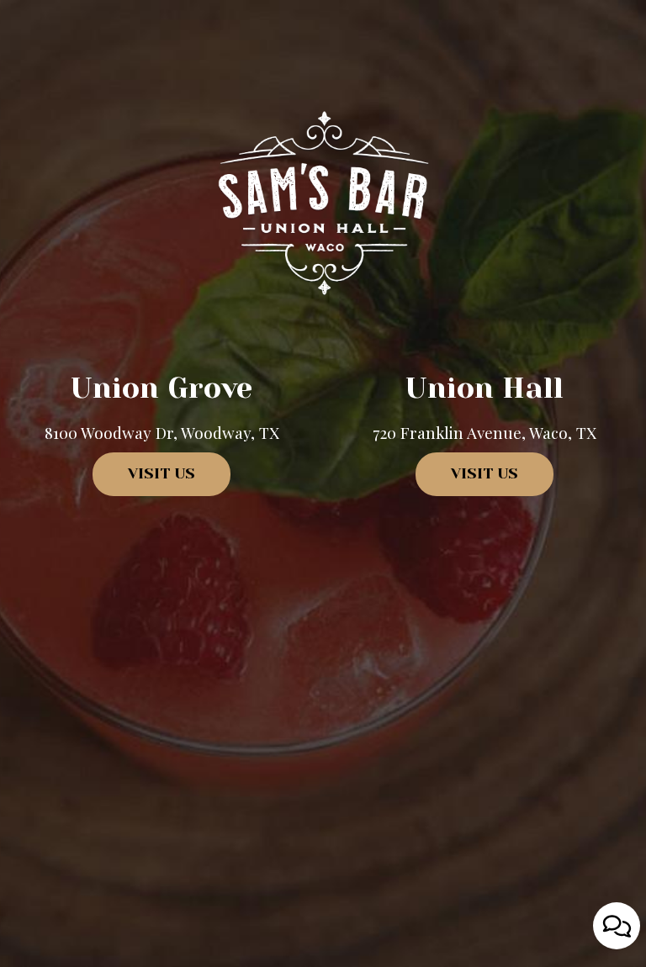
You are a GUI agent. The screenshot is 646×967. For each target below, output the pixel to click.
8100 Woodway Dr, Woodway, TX (162, 432)
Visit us (144, 480)
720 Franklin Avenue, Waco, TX (484, 432)
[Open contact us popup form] (616, 925)
